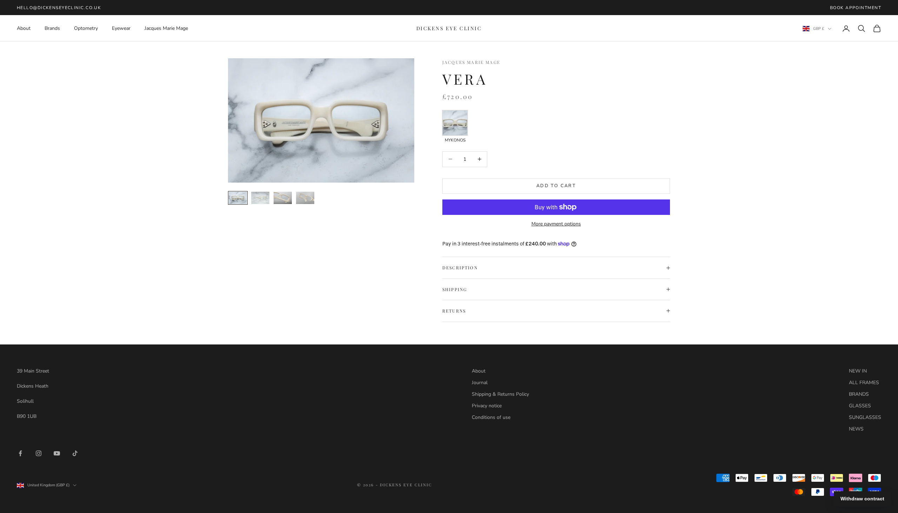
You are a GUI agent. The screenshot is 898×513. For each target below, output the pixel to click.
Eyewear (121, 28)
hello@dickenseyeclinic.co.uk (59, 7)
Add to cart (556, 186)
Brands (52, 28)
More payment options (556, 224)
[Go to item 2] (260, 197)
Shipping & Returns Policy (500, 394)
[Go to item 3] (283, 197)
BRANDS (859, 394)
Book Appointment (855, 7)
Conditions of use (491, 417)
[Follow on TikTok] (75, 453)
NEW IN (858, 371)
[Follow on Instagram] (38, 453)
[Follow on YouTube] (56, 453)
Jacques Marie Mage (166, 28)
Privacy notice (487, 405)
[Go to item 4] (305, 197)
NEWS (856, 429)
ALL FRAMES (864, 382)
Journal (480, 382)
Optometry (86, 28)
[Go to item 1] (238, 197)
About (24, 28)
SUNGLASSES (865, 417)
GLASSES (860, 405)
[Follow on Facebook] (20, 453)
